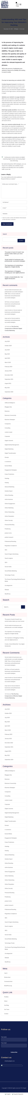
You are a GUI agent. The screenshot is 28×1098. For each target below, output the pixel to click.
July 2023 (7, 349)
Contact (6, 1013)
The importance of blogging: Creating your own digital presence (15, 271)
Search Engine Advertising (11, 554)
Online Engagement (10, 503)
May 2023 (7, 354)
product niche (8, 533)
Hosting (7, 482)
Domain (7, 457)
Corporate (7, 436)
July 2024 (7, 341)
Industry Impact (8, 491)
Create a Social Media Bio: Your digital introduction (14, 277)
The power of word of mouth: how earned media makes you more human (14, 253)
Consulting (7, 428)
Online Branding (9, 495)
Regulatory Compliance (11, 545)
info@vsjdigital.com (10, 1061)
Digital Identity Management (12, 444)
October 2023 (8, 345)
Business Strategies (10, 419)
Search (5, 234)
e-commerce (8, 461)
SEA (6, 549)
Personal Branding (9, 524)
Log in (5, 973)
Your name (4, 1037)
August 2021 (8, 383)
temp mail (7, 318)
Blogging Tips (8, 407)
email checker (8, 310)
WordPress (7, 593)
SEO (6, 562)
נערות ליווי (7, 326)
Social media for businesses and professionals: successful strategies (15, 260)
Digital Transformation (10, 453)
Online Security (9, 520)
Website (7, 589)
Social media (8, 566)
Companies (8, 423)
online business (9, 499)
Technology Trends (9, 575)
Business (7, 411)
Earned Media (8, 465)
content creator (8, 432)
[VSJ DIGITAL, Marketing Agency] (4, 4)
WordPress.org (8, 985)
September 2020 (9, 391)
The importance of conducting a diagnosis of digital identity (14, 266)
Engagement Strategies (11, 470)
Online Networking (9, 512)
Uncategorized (8, 585)
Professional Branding (10, 541)
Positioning (7, 528)
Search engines (9, 558)
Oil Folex (7, 302)
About (5, 1001)
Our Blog (6, 1005)
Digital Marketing (9, 449)
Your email (4, 1043)
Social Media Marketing (11, 570)
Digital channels (9, 440)
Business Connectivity (10, 415)
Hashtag (7, 478)
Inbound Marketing (9, 486)
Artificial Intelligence (10, 402)
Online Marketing (9, 507)
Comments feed (8, 981)
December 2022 (9, 375)
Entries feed (7, 977)
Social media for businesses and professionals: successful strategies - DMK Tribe (14, 291)
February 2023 (8, 366)
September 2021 (9, 379)
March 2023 (8, 362)
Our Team (6, 1009)
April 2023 (7, 358)
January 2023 (8, 370)
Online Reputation (9, 516)
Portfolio (6, 996)
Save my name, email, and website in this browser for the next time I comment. (14, 218)
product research (9, 537)
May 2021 (7, 387)
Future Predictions (9, 474)
